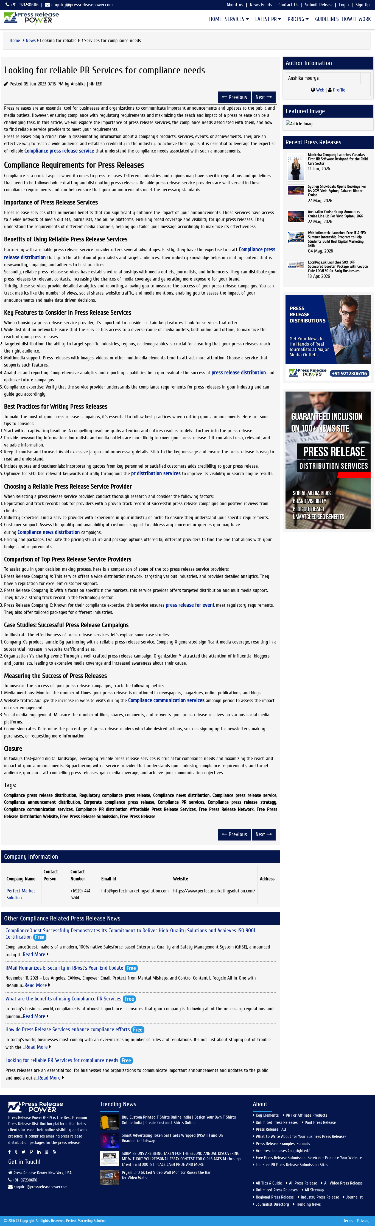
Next (261, 97)
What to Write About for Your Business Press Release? (301, 1136)
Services (235, 19)
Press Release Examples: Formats (283, 1143)
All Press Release (303, 1183)
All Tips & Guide (269, 1183)
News (31, 40)
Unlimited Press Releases (277, 1122)
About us (234, 5)
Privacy (363, 1220)
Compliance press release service (59, 151)
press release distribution (239, 372)
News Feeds (261, 5)
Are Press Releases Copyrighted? (283, 1150)
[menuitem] (214, 19)
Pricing (297, 19)
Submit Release (319, 5)
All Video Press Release (343, 1183)
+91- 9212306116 (23, 5)
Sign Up (363, 5)
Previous (237, 97)
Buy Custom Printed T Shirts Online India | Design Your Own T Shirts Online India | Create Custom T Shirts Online (179, 1120)
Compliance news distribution (49, 532)
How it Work (356, 19)
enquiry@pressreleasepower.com (82, 5)
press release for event (190, 605)
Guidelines (327, 19)
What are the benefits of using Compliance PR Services (63, 998)
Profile (338, 90)
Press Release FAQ (271, 1129)
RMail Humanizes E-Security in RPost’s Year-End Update (64, 967)
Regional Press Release (275, 1197)
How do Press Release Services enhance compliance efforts (67, 1029)
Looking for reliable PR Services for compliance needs (61, 1060)
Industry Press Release (320, 1197)
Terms (348, 1220)
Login (344, 5)
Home (215, 19)
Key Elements (267, 1115)
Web (320, 90)
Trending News (308, 1204)
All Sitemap (314, 1190)
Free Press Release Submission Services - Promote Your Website (309, 1157)
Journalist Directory (272, 1204)
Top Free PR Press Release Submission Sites (292, 1164)
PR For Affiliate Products (306, 1115)
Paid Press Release (320, 1122)
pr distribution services (156, 473)
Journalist (354, 1197)
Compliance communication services (166, 700)
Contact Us (288, 5)
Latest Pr (266, 19)
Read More (35, 954)
